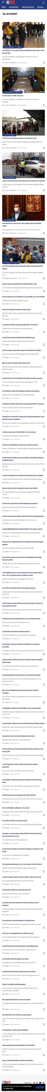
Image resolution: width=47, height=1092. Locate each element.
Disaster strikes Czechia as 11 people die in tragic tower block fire (20, 488)
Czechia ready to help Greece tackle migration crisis (16, 890)
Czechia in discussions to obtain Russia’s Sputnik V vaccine (18, 337)
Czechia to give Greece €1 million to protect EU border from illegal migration (23, 516)
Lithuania (7, 263)
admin (7, 291)
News (19, 47)
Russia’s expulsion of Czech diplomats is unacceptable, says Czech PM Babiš (23, 297)
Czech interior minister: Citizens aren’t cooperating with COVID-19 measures (23, 404)
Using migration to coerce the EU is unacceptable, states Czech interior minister (21, 224)
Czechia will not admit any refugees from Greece (15, 959)
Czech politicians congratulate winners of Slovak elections (18, 920)
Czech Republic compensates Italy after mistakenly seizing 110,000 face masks (22, 781)
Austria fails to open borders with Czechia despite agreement (18, 588)
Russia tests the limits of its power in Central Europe (16, 309)
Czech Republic (9, 47)
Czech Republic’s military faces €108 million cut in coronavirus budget (21, 708)
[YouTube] (40, 1082)
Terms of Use (9, 1088)
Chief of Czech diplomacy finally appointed (13, 984)
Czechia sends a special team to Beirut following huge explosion (19, 503)
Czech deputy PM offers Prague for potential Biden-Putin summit (20, 325)
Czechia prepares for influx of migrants (12, 95)
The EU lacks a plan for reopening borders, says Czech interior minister (21, 618)
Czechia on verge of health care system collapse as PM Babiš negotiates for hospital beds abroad (23, 459)
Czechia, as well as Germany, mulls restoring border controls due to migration (23, 181)
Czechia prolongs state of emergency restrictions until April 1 (19, 795)
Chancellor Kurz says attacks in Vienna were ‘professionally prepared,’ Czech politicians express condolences (23, 418)
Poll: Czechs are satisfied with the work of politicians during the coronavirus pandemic (23, 543)
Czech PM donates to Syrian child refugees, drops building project (20, 946)
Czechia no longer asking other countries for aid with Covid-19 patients (21, 350)
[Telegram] (43, 1082)
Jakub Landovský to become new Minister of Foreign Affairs (18, 1045)
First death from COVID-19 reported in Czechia (14, 820)
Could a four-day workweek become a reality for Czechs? (18, 933)
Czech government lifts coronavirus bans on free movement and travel (21, 675)
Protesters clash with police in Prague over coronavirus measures (20, 445)
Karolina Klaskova (11, 278)
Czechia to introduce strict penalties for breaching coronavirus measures (22, 378)
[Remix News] (10, 2)
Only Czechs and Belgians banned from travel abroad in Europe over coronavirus (20, 691)
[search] (43, 2)
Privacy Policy (27, 1086)
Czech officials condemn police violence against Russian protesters (21, 391)
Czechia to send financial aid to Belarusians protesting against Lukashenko (22, 475)
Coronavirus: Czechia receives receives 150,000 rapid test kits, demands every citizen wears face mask (22, 835)
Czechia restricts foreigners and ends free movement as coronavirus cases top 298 (22, 850)
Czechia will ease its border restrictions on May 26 (16, 631)
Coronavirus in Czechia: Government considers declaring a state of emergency (20, 904)
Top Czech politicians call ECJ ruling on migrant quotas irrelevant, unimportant (20, 765)
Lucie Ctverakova (10, 62)
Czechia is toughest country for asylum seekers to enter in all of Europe (21, 877)
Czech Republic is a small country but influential (15, 1030)
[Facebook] (34, 1082)
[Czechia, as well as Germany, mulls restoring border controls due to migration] (23, 165)
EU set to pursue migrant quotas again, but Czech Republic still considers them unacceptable (22, 558)
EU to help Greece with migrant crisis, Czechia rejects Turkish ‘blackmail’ (22, 864)
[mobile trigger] (4, 2)
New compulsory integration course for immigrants (16, 999)
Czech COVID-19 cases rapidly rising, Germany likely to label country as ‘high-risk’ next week (23, 51)
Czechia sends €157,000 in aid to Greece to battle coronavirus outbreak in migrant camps (22, 661)
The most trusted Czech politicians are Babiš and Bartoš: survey (19, 284)
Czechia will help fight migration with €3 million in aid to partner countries (22, 529)
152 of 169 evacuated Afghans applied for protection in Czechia (19, 138)
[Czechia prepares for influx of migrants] (23, 80)
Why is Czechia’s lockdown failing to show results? (16, 363)
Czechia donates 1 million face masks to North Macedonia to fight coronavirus (23, 723)
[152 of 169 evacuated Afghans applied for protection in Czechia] (23, 123)
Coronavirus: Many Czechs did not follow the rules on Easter (18, 736)
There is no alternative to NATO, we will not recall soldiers (17, 1060)
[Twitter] (37, 1082)
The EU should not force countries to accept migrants (16, 1015)
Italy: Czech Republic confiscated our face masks (15, 808)
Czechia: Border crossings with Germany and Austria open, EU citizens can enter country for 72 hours (22, 604)
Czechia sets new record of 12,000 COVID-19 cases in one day (19, 432)
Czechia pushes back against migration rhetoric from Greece (19, 971)
